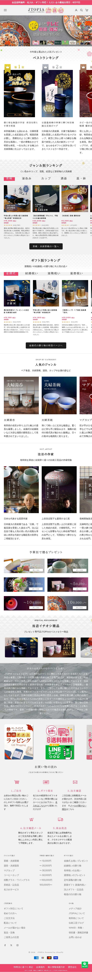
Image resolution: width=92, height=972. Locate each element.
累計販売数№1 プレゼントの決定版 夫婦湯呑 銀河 (16, 311)
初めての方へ (10, 913)
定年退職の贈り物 (72, 880)
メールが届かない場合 (14, 927)
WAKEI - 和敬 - (76, 927)
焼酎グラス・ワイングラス (17, 880)
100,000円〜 (46, 885)
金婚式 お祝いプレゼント (76, 861)
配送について (10, 923)
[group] (46, 30)
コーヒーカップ (11, 875)
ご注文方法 (9, 918)
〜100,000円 (46, 880)
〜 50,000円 (46, 875)
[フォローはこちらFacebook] (5, 945)
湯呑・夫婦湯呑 (11, 865)
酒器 (64, 178)
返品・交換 (9, 932)
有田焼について (76, 918)
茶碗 (9, 178)
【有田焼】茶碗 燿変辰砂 (71, 216)
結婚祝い (31, 273)
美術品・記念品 (11, 885)
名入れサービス (11, 889)
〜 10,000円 (45, 861)
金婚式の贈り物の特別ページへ (46, 345)
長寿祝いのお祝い (72, 870)
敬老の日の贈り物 (72, 894)
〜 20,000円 (46, 865)
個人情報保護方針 (56, 967)
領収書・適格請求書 (78, 932)
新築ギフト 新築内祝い (75, 885)
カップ (46, 178)
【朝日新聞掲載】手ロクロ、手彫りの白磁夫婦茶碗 (45, 217)
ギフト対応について (13, 908)
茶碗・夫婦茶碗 (11, 861)
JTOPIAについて (77, 913)
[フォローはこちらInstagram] (17, 945)
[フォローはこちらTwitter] (11, 945)
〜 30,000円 (46, 870)
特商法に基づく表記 (23, 967)
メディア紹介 (75, 908)
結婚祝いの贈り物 (72, 865)
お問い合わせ (75, 937)
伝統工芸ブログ (76, 923)
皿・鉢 (81, 178)
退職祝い (54, 273)
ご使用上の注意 (11, 937)
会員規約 (40, 967)
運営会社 (72, 967)
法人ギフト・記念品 (73, 889)
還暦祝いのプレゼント (75, 875)
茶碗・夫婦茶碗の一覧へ (46, 246)
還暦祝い (76, 273)
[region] (46, 30)
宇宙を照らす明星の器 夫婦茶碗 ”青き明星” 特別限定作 (16, 217)
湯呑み (27, 178)
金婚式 (11, 273)
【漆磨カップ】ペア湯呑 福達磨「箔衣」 (74, 311)
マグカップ (9, 870)
